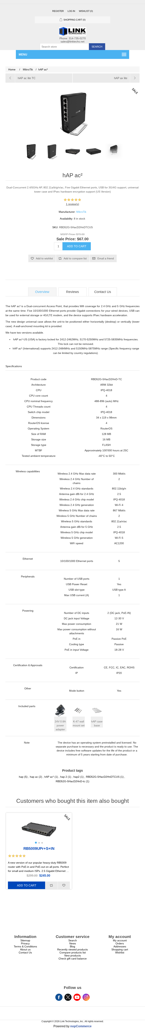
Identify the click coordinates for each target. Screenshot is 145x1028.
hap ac (34, 776)
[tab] (42, 291)
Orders (120, 943)
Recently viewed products (72, 949)
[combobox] (64, 46)
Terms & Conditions (25, 946)
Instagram (86, 997)
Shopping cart (119, 949)
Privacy (25, 943)
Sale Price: (66, 239)
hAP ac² (49, 776)
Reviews (72, 292)
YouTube (77, 997)
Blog (72, 946)
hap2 (76, 776)
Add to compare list (75, 258)
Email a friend (105, 258)
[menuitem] (25, 940)
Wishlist (119, 952)
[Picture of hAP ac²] (31, 151)
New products (72, 955)
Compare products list (72, 952)
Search (97, 46)
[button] (36, 843)
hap (21, 776)
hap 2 (63, 776)
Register (58, 11)
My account (120, 940)
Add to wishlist (44, 258)
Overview (42, 292)
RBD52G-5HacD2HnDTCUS (103, 776)
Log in (71, 11)
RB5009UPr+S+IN (38, 848)
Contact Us (102, 292)
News (72, 943)
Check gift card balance (73, 958)
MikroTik (81, 211)
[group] (39, 829)
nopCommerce (81, 1026)
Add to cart (76, 246)
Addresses (119, 946)
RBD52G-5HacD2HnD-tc (70, 781)
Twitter (68, 997)
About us (25, 949)
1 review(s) (72, 204)
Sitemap (25, 940)
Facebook (58, 997)
